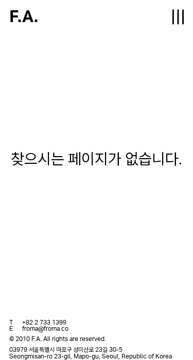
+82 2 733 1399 (44, 322)
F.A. (23, 17)
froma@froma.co (45, 329)
